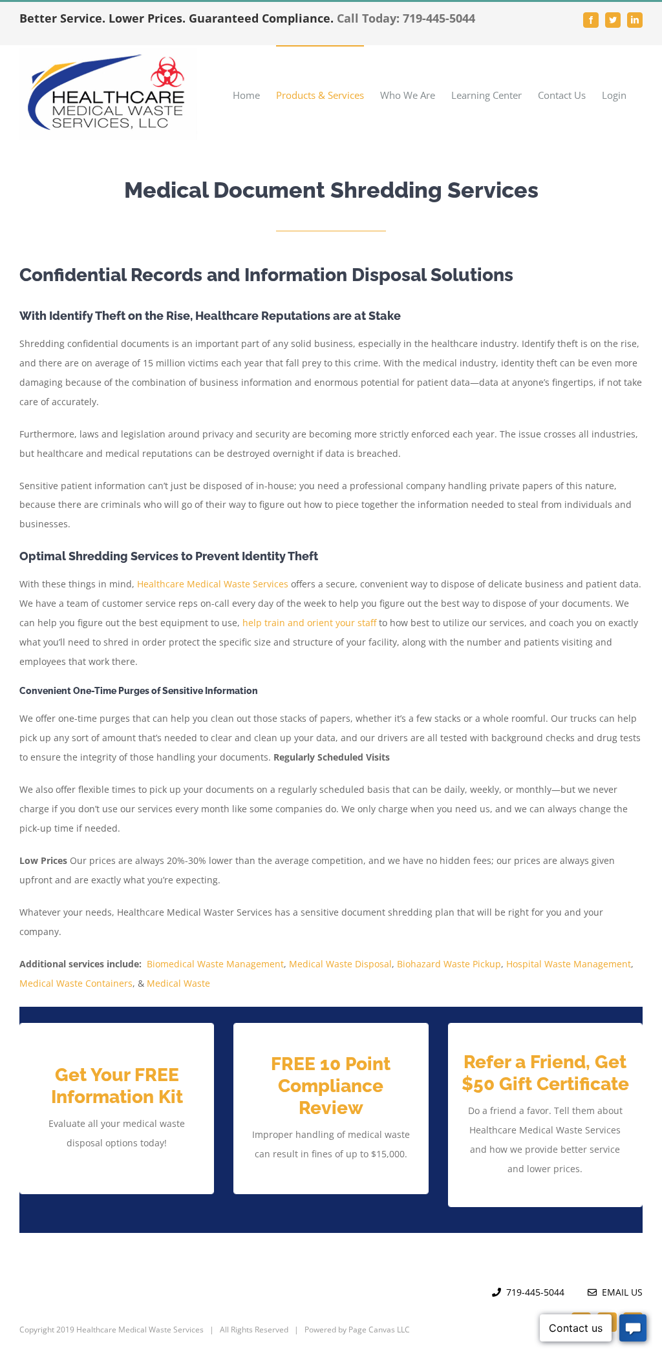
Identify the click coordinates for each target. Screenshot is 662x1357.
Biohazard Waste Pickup (449, 964)
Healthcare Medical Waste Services (212, 584)
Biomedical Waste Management (215, 964)
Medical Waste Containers (76, 983)
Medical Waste (178, 983)
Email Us (620, 1292)
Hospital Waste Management (568, 964)
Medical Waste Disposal (340, 964)
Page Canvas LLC (379, 1329)
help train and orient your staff (309, 622)
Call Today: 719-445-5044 (406, 18)
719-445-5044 (535, 1292)
